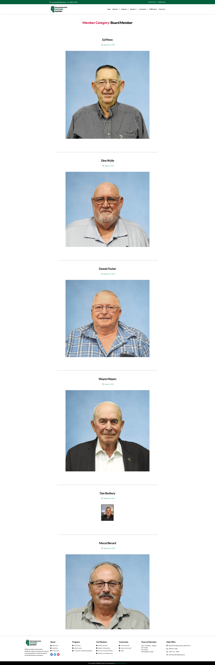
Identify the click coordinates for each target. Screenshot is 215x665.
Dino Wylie (107, 160)
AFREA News (153, 9)
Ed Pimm (107, 39)
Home (109, 9)
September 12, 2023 (109, 45)
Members (133, 9)
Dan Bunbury (107, 493)
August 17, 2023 (109, 166)
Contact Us (162, 9)
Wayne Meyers (107, 379)
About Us (115, 9)
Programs (124, 9)
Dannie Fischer (107, 268)
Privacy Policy (152, 2)
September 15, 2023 (109, 548)
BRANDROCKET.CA (121, 663)
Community (142, 9)
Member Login (161, 2)
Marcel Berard (107, 543)
